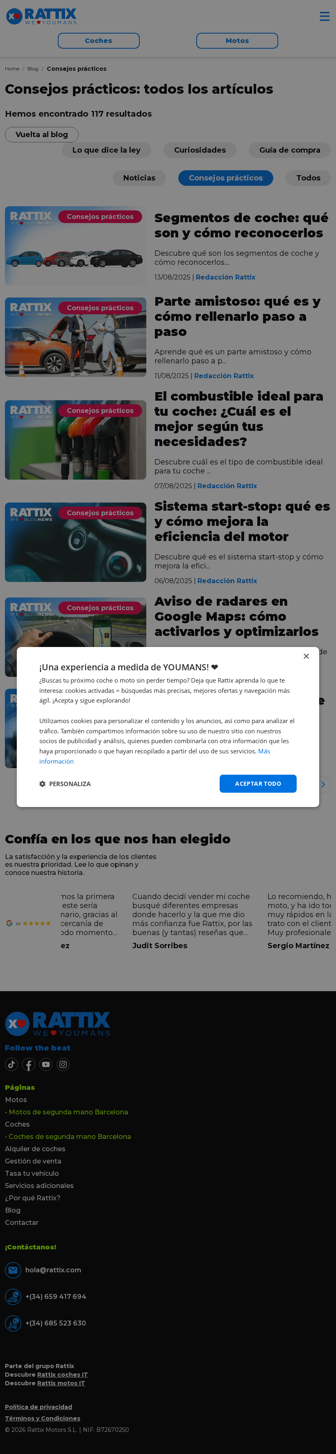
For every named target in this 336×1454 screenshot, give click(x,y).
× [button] (306, 657)
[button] (65, 783)
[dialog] (168, 727)
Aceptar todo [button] (258, 783)
